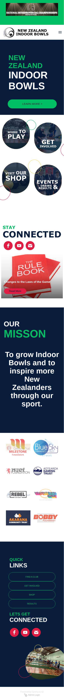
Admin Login (33, 695)
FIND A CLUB (32, 577)
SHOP (32, 595)
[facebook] (8, 245)
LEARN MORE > (32, 103)
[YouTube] (19, 245)
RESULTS (32, 603)
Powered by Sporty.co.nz (32, 692)
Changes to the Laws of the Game (27, 281)
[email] (30, 245)
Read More (15, 291)
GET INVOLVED (31, 586)
